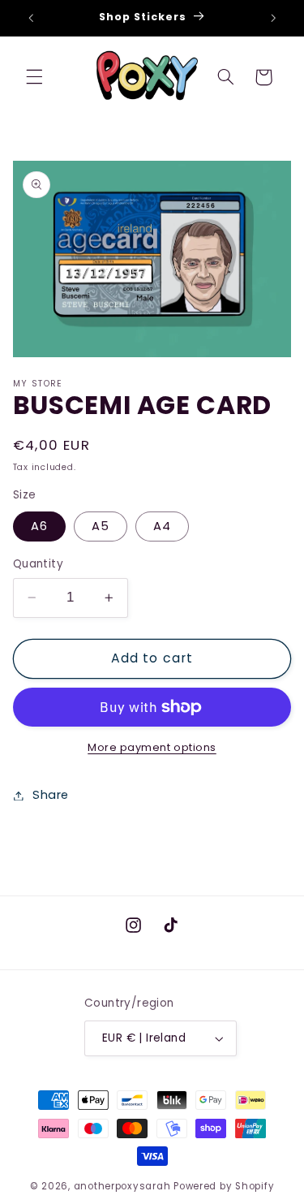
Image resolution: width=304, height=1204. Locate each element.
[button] (34, 77)
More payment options (152, 747)
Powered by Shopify (223, 1186)
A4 (162, 526)
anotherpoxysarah (122, 1186)
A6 (39, 526)
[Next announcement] (273, 18)
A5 (100, 526)
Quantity (38, 564)
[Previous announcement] (31, 18)
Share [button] (50, 795)
